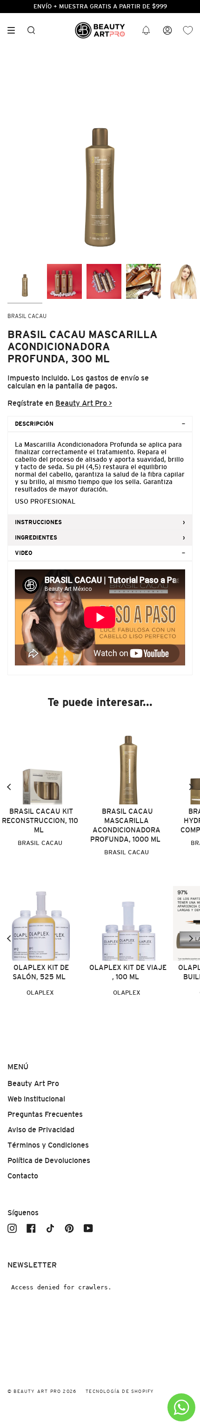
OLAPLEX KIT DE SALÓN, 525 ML (41, 972)
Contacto (22, 1176)
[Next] (190, 787)
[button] (146, 30)
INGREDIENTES (36, 537)
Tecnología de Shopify (120, 1391)
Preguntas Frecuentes (45, 1114)
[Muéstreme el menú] (14, 30)
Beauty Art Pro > (83, 403)
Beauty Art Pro (33, 1083)
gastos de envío (112, 378)
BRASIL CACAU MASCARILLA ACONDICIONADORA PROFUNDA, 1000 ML (125, 825)
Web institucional (36, 1099)
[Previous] (9, 787)
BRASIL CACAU (27, 316)
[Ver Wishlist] (188, 30)
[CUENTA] (167, 30)
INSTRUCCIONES (38, 522)
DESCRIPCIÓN (34, 424)
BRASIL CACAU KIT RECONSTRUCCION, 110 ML (40, 820)
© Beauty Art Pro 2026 (41, 1391)
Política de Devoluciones (48, 1160)
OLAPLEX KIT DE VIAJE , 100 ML (128, 972)
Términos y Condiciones (48, 1145)
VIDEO (24, 553)
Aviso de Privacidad (40, 1130)
